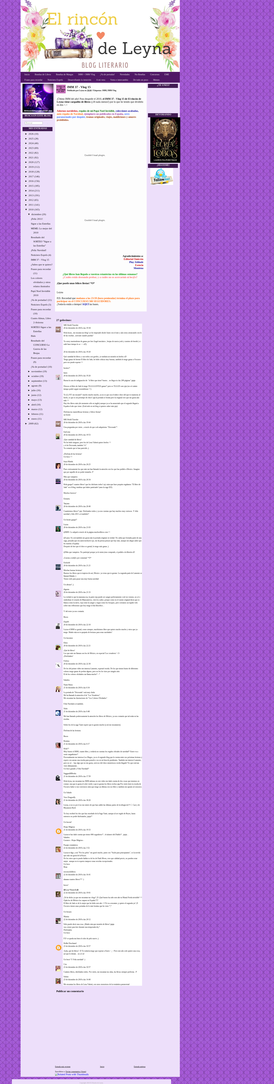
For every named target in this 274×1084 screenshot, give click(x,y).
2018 (31, 171)
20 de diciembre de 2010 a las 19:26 (77, 376)
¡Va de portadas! (107, 74)
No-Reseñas (140, 74)
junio (34, 395)
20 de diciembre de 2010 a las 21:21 (77, 565)
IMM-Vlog (112, 90)
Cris (65, 964)
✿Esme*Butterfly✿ (71, 890)
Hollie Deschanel (70, 943)
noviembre (37, 371)
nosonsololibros (70, 872)
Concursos (154, 74)
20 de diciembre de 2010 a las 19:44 (77, 422)
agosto (35, 385)
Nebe (66, 709)
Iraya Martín (68, 461)
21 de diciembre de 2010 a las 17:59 (77, 776)
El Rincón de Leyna (96, 1083)
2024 (31, 143)
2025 (31, 138)
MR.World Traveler (71, 325)
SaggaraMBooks (70, 773)
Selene (66, 977)
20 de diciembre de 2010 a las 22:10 (77, 625)
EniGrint (67, 432)
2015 (31, 186)
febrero (35, 414)
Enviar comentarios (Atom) (76, 1071)
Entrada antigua (139, 1067)
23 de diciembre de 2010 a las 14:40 (77, 979)
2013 (31, 195)
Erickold (67, 563)
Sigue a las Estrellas (40, 223)
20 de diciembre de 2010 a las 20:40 (77, 506)
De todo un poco (140, 80)
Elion (66, 643)
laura (65, 373)
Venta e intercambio (119, 80)
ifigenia (66, 589)
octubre (35, 376)
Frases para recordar (33, 80)
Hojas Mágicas (69, 827)
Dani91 (66, 622)
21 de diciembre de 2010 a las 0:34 (77, 688)
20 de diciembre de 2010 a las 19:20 (77, 352)
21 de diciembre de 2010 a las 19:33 (77, 830)
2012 (31, 200)
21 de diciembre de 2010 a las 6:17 (77, 744)
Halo (33, 336)
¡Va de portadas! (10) (41, 367)
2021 (31, 157)
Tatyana (66, 503)
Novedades (125, 74)
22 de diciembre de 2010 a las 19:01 (77, 893)
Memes (156, 80)
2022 (31, 153)
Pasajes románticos (71, 845)
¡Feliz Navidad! (38, 250)
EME (166, 74)
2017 (31, 176)
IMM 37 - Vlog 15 (40, 260)
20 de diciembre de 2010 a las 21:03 (77, 527)
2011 (31, 205)
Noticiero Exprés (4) (41, 255)
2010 (31, 209)
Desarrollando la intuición (79, 80)
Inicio (27, 74)
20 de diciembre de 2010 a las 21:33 (77, 592)
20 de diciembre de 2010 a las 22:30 (77, 664)
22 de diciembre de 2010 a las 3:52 (77, 848)
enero (34, 419)
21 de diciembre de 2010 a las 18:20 (77, 800)
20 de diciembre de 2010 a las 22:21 (77, 646)
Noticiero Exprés (55, 80)
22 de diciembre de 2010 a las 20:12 (77, 919)
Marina (66, 916)
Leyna (66, 524)
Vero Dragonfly (69, 797)
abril (33, 404)
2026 (31, 134)
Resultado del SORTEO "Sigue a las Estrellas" (41, 241)
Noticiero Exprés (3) (41, 304)
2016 (31, 181)
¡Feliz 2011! (37, 219)
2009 (31, 423)
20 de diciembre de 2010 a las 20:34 (77, 480)
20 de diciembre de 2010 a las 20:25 (77, 464)
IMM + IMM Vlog (86, 74)
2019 (31, 167)
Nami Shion (68, 685)
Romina (66, 741)
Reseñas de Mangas (64, 74)
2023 (31, 148)
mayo (34, 400)
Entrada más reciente (62, 1067)
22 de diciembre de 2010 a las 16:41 (77, 874)
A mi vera (100, 80)
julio (33, 390)
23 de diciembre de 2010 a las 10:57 (77, 946)
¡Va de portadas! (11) (41, 300)
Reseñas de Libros (43, 74)
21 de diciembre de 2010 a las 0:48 (77, 711)
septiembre (37, 381)
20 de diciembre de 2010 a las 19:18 (77, 328)
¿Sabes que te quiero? (41, 264)
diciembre (36, 214)
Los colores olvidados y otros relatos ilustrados (40, 282)
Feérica (66, 661)
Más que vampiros (71, 477)
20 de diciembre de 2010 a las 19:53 (77, 435)
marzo (34, 409)
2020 (31, 162)
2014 (31, 190)
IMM (104, 90)
